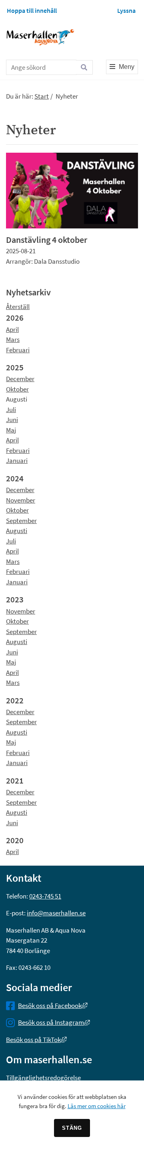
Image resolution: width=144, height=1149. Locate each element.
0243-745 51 (45, 896)
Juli (11, 409)
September (21, 520)
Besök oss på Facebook (53, 1005)
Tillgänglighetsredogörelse (43, 1077)
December (20, 378)
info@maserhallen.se (56, 913)
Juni (12, 419)
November (20, 500)
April (12, 329)
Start (41, 96)
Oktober (17, 389)
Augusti (16, 530)
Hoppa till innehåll (32, 10)
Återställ (18, 306)
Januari (17, 460)
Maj (11, 430)
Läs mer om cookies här (97, 1106)
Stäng (72, 1128)
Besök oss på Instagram (54, 1022)
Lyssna (126, 10)
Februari (18, 349)
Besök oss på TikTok (36, 1039)
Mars (13, 339)
